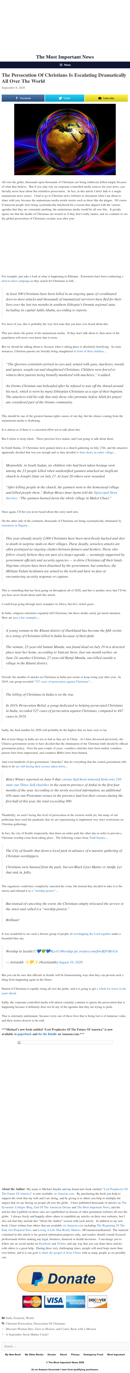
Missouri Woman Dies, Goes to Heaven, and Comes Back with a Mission (51, 1329)
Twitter (61, 1243)
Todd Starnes (97, 838)
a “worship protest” (43, 891)
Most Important (116, 1354)
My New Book (13, 1354)
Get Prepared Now (19, 1230)
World (30, 1318)
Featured (19, 1318)
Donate (52, 1354)
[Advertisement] (65, 26)
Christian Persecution (19, 1323)
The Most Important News (65, 57)
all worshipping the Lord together (90, 934)
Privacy (75, 1354)
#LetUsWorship (61, 951)
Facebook (45, 1243)
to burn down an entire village (95, 452)
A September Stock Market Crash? (27, 1334)
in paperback (22, 1034)
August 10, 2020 (71, 962)
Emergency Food (93, 1354)
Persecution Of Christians (49, 1323)
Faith (9, 1318)
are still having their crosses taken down (40, 766)
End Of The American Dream (52, 1207)
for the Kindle (47, 1034)
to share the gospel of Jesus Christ (60, 1252)
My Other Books (34, 1354)
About (63, 1354)
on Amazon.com (64, 1193)
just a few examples (25, 617)
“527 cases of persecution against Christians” (62, 681)
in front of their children (89, 351)
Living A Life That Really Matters (59, 1230)
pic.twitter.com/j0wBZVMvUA (96, 951)
